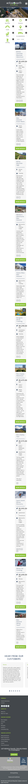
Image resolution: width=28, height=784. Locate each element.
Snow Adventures (5, 745)
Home (18, 39)
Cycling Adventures (5, 739)
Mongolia (3, 725)
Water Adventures (5, 737)
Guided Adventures (5, 701)
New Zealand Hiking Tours (19, 622)
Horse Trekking (4, 741)
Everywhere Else (4, 729)
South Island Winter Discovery (20, 502)
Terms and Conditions (14, 777)
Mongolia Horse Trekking (19, 319)
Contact (3, 703)
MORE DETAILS (20, 105)
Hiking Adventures (5, 735)
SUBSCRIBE (14, 754)
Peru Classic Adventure (20, 375)
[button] (9, 690)
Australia (3, 721)
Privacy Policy (14, 772)
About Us (3, 711)
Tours (22, 39)
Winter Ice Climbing (19, 569)
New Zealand (4, 720)
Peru (2, 723)
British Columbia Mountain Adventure (19, 54)
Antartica (3, 727)
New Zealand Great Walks (20, 120)
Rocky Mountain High (19, 163)
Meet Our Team (4, 713)
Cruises (2, 743)
